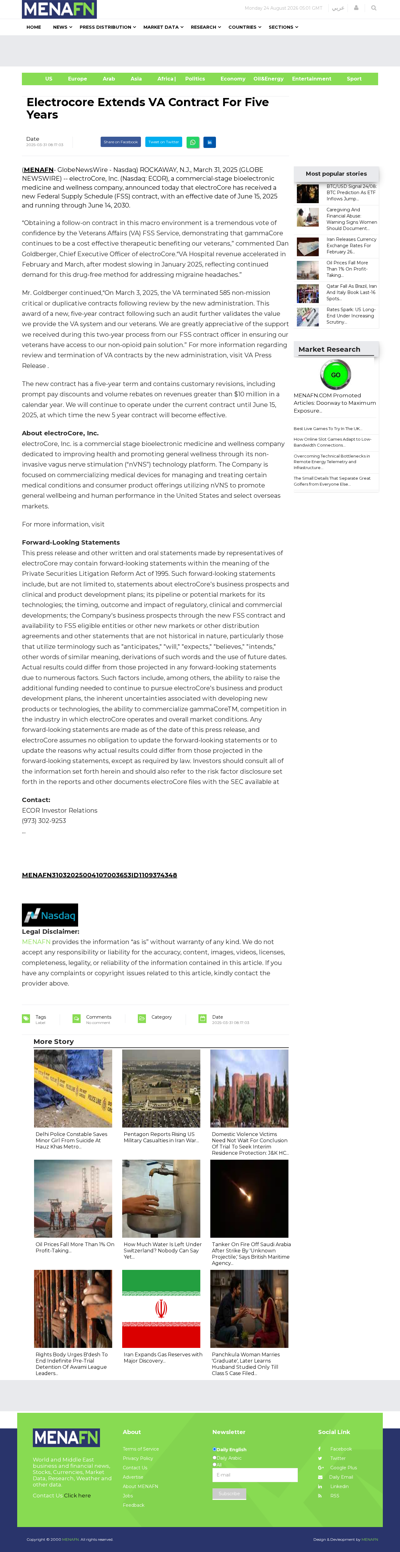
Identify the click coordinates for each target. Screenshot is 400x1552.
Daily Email (341, 1477)
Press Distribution (105, 27)
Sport (350, 79)
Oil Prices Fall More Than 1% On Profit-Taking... (347, 269)
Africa (165, 79)
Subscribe (229, 1493)
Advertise (133, 1477)
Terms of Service (141, 1449)
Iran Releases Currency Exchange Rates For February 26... (352, 246)
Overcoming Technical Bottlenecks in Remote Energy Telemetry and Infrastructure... (332, 461)
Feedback (133, 1505)
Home (34, 27)
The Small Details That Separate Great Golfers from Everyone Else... (332, 481)
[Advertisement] (202, 51)
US (41, 79)
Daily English (232, 1449)
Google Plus (343, 1468)
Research (203, 27)
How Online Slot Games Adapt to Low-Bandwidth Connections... (333, 442)
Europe (77, 79)
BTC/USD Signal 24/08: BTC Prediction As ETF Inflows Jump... (352, 193)
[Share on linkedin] (209, 142)
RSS (334, 1496)
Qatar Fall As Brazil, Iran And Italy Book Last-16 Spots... (352, 292)
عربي (338, 7)
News (60, 27)
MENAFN (39, 170)
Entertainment (302, 79)
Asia (136, 79)
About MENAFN (140, 1486)
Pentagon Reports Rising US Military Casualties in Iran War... (161, 1137)
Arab (109, 79)
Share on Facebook (121, 142)
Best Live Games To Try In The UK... (328, 428)
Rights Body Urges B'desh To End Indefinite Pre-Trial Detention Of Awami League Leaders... (72, 1364)
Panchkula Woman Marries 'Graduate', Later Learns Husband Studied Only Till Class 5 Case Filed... (246, 1364)
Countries (242, 27)
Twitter (337, 1458)
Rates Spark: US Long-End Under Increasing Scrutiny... (351, 316)
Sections (281, 27)
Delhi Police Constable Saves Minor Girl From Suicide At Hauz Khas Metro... (71, 1140)
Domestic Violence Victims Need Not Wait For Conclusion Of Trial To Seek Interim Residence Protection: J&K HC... (250, 1143)
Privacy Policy (138, 1458)
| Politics (193, 79)
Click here (77, 1495)
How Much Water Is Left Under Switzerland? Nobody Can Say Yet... (163, 1250)
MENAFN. (71, 1539)
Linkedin (339, 1486)
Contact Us (135, 1468)
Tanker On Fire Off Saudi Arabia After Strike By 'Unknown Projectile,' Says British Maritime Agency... (251, 1253)
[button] (356, 7)
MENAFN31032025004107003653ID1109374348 (99, 875)
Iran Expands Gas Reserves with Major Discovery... (163, 1358)
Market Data (161, 27)
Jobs (128, 1496)
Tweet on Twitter (163, 142)
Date (32, 139)
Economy (233, 79)
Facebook (340, 1449)
